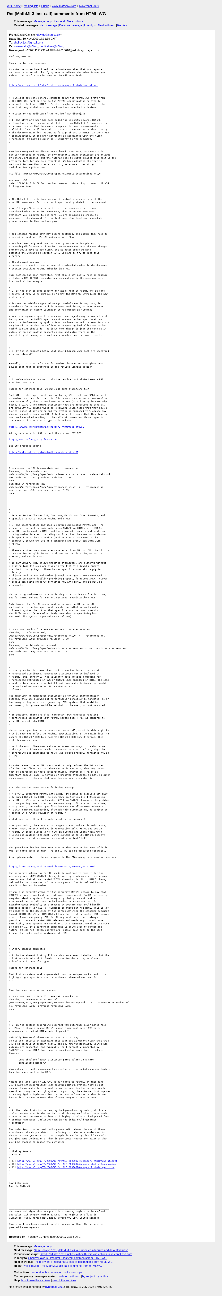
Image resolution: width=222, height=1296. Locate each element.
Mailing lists (31, 6)
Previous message (70, 25)
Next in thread (106, 25)
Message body (43, 21)
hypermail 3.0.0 (54, 1286)
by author (102, 1276)
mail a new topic (73, 1272)
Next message (48, 25)
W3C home (14, 6)
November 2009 (89, 6)
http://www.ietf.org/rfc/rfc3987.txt (33, 439)
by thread (74, 1276)
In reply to (90, 25)
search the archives (64, 1280)
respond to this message (46, 1272)
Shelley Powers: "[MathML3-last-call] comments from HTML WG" (67, 1258)
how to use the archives (35, 1280)
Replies (122, 25)
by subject (88, 1276)
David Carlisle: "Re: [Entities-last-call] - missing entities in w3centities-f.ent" (86, 1254)
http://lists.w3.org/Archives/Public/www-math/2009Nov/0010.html (52, 866)
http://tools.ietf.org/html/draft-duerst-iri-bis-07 (43, 452)
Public (45, 6)
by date (62, 1276)
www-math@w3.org (64, 6)
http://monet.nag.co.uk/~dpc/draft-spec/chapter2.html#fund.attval (53, 85)
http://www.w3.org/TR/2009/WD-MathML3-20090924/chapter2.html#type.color (65, 1167)
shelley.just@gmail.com (28, 42)
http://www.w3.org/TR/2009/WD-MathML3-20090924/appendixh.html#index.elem (66, 1164)
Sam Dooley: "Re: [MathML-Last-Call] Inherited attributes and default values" (81, 1250)
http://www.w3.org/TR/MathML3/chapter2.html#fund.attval (46, 427)
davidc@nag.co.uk (48, 34)
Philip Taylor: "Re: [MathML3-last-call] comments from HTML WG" (74, 1261)
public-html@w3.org (52, 46)
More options (75, 21)
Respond (59, 21)
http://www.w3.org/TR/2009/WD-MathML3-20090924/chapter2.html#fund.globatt (67, 1161)
